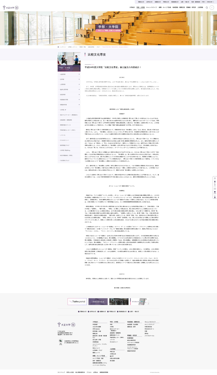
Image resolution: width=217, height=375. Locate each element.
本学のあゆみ (96, 329)
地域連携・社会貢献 (132, 324)
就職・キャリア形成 (165, 7)
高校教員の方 (175, 2)
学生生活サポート (149, 329)
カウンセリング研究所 (133, 342)
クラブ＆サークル (149, 335)
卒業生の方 (166, 2)
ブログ (98, 47)
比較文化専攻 (91, 47)
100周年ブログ (64, 160)
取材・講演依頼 (196, 2)
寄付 (203, 2)
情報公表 (95, 333)
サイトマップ (61, 372)
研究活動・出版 (97, 331)
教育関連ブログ (64, 145)
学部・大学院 (141, 7)
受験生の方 (141, 2)
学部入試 (112, 351)
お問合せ (95, 372)
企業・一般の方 (185, 2)
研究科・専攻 (83, 47)
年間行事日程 (148, 326)
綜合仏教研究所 (131, 340)
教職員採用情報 (104, 372)
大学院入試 (113, 354)
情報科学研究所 (131, 351)
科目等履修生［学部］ (66, 155)
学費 (146, 331)
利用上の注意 (70, 372)
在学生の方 (149, 2)
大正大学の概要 (97, 326)
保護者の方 (158, 2)
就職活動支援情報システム (100, 363)
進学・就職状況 (97, 360)
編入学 (112, 356)
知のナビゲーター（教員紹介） (69, 115)
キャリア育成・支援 (98, 358)
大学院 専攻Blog (65, 150)
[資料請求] (215, 189)
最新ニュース (96, 352)
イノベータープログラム (99, 365)
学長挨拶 (95, 324)
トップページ (63, 47)
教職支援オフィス (65, 125)
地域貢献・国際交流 (179, 7)
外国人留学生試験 (114, 358)
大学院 (62, 109)
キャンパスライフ (151, 7)
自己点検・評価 (97, 339)
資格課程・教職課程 (66, 120)
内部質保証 (96, 342)
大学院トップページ (72, 47)
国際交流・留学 (131, 326)
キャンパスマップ (149, 324)
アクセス (89, 372)
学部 (111, 324)
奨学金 (146, 333)
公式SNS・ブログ (97, 350)
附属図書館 (130, 338)
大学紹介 (132, 7)
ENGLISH (209, 2)
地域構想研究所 (131, 344)
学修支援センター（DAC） (68, 130)
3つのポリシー (64, 140)
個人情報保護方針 (80, 372)
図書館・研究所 (191, 7)
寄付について (96, 348)
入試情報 (200, 7)
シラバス (63, 135)
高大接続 (112, 360)
